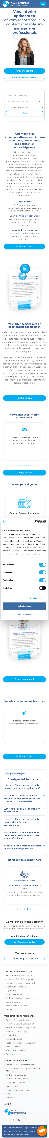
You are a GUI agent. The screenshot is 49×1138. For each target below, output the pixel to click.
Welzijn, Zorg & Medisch (16, 1006)
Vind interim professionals (17, 1079)
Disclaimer (24, 1134)
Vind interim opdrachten (16, 1075)
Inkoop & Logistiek (14, 994)
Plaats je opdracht (24, 679)
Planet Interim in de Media (17, 1090)
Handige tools (12, 1086)
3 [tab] (22, 464)
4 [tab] (24, 464)
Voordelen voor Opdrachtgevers (20, 1065)
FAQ (8, 1094)
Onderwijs (10, 1009)
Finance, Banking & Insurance (19, 975)
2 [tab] (20, 464)
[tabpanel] (24, 509)
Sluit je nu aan (24, 398)
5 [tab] (27, 464)
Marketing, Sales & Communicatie (21, 979)
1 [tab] (18, 464)
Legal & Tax (11, 990)
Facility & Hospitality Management (21, 998)
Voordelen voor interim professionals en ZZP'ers (23, 1069)
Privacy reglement (11, 1134)
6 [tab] (29, 464)
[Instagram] (18, 1119)
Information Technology (16, 987)
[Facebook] (6, 1119)
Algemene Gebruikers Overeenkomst (19, 1131)
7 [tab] (31, 464)
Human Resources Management (20, 983)
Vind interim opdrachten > (25, 942)
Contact (9, 1098)
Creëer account (24, 71)
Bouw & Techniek (13, 1002)
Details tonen (35, 598)
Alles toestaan (24, 606)
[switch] (42, 572)
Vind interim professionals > (24, 959)
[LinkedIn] (12, 1119)
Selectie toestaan (24, 614)
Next (47, 442)
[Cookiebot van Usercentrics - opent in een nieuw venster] (35, 521)
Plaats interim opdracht (24, 77)
